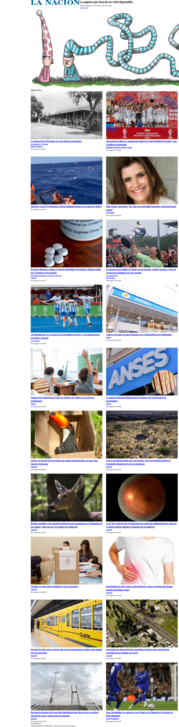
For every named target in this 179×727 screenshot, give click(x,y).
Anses (108, 338)
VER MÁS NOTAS (36, 723)
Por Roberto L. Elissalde (39, 144)
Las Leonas (110, 278)
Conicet (109, 530)
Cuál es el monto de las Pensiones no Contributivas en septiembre (139, 335)
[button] (66, 115)
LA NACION (84, 8)
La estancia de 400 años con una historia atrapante (56, 141)
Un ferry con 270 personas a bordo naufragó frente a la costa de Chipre (66, 207)
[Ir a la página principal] (55, 4)
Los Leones (35, 341)
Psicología (110, 213)
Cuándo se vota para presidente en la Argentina (54, 587)
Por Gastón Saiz (112, 276)
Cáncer (33, 278)
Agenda (34, 467)
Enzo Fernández (112, 719)
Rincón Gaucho (37, 146)
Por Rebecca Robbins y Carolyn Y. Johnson (46, 276)
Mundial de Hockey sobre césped (119, 148)
